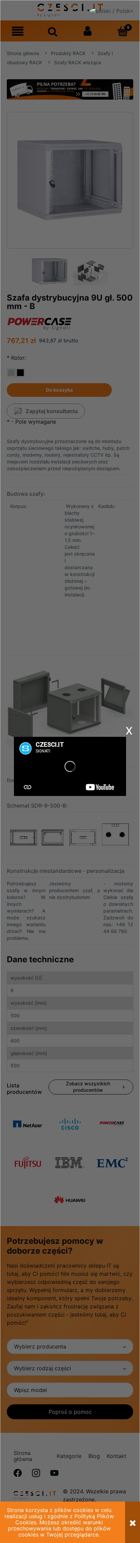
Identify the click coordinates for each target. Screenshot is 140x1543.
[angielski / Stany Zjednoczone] (115, 13)
